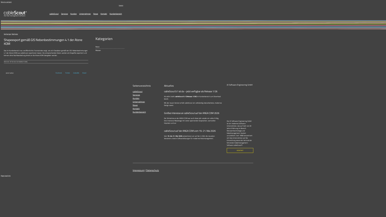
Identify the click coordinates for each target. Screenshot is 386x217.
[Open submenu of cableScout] (158, 91)
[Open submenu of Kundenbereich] (158, 112)
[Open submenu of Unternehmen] (158, 101)
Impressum (138, 170)
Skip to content (6, 2)
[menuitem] (121, 5)
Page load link (6, 176)
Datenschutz (152, 170)
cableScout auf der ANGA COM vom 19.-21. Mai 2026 (190, 131)
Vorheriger (7, 34)
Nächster (15, 34)
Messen (98, 50)
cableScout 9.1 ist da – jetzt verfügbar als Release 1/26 (190, 91)
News (97, 47)
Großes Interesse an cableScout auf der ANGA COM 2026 (191, 113)
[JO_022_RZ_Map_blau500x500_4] (242, 89)
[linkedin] (251, 169)
